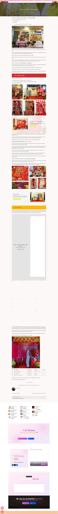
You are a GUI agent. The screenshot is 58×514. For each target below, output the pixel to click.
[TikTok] (15, 465)
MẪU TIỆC (26, 8)
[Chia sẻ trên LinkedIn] (32, 382)
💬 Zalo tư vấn (31, 438)
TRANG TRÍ (19, 3)
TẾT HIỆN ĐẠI (15, 22)
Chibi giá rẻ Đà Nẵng (16, 393)
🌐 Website (37, 438)
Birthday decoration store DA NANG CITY (38, 393)
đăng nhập (17, 398)
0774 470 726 (16, 459)
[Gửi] (53, 2)
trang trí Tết (38, 385)
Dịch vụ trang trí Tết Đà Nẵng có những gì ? (19, 19)
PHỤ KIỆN (25, 3)
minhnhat (32, 12)
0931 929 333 (16, 0)
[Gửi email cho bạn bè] (29, 382)
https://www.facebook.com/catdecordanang (18, 379)
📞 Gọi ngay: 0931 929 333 (22, 438)
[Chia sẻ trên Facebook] (26, 382)
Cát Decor (22, 507)
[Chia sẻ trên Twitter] (27, 382)
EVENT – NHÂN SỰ (31, 3)
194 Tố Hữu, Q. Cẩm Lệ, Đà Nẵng (19, 456)
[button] (54, 2)
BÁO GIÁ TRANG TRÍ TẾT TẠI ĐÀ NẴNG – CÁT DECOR (23, 24)
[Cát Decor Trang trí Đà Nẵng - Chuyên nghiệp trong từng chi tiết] (3, 2)
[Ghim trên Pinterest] (30, 382)
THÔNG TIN (38, 3)
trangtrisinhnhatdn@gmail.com (18, 462)
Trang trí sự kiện (30, 8)
